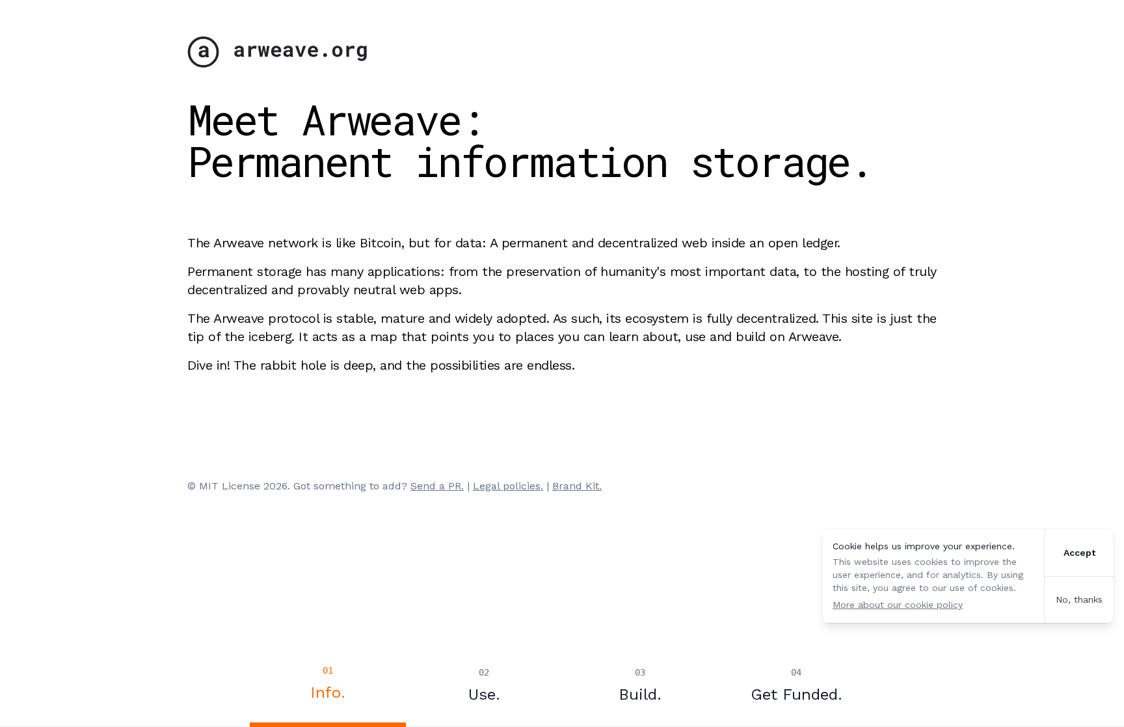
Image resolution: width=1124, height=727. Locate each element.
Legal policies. (508, 486)
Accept (1079, 552)
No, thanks (1079, 599)
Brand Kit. (577, 486)
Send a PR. (437, 486)
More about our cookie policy (898, 604)
